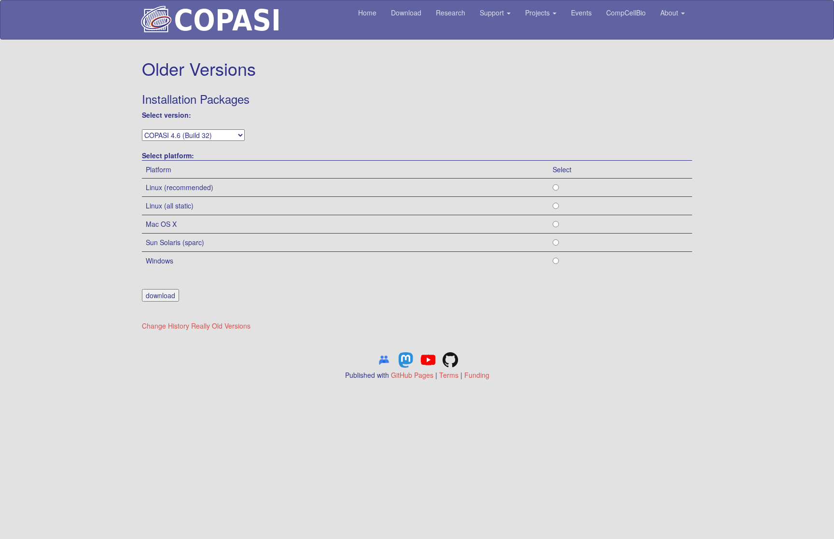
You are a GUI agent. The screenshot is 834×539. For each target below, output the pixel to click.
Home (367, 12)
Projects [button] (538, 12)
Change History (165, 326)
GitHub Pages (412, 375)
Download (406, 12)
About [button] (670, 12)
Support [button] (493, 12)
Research (450, 12)
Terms (449, 375)
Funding (476, 375)
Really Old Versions (220, 326)
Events (581, 12)
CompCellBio (626, 12)
